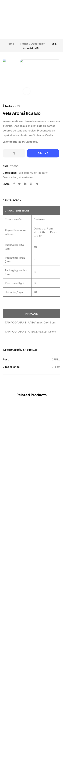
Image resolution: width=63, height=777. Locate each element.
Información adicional (20, 350)
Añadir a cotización (43, 154)
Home (10, 43)
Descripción (12, 200)
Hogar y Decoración (32, 43)
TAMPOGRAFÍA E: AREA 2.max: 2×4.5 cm (30, 331)
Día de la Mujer (27, 172)
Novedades (26, 177)
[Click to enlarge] (26, 91)
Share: (6, 183)
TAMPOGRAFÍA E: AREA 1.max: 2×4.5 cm (30, 322)
